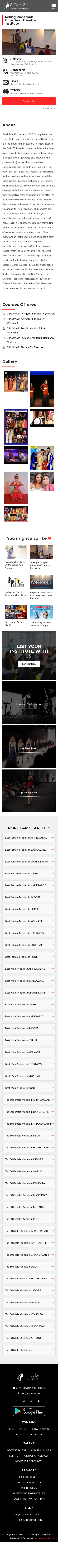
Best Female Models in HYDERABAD (25, 885)
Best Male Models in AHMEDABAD (25, 968)
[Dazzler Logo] (15, 6)
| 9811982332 (31, 72)
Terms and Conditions (29, 1520)
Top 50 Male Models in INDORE (23, 1290)
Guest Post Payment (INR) (29, 1498)
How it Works (41, 1428)
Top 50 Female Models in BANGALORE (27, 1111)
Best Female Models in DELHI (21, 873)
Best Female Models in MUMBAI (23, 944)
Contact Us (29, 101)
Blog (19, 1434)
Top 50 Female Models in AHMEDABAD (27, 1099)
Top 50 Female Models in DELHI (23, 1135)
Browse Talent (16, 1450)
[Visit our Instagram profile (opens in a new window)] (24, 1401)
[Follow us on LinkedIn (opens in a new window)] (39, 1401)
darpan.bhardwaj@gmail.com (24, 84)
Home (11, 1428)
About (23, 1428)
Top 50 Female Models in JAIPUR (23, 1171)
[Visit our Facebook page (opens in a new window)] (16, 1401)
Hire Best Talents (29, 748)
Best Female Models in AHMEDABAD (26, 837)
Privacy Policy (34, 1514)
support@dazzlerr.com (31, 1388)
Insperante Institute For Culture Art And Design (41, 595)
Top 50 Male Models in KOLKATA (24, 1314)
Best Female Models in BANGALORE (25, 849)
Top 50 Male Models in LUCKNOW (24, 1326)
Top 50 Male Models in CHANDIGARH (27, 1254)
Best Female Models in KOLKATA (23, 921)
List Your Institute (29, 1482)
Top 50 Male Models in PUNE (21, 1349)
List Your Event (29, 1477)
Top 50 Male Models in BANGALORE (26, 1242)
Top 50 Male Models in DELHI (22, 1266)
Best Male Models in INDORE (21, 1028)
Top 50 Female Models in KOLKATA (25, 1183)
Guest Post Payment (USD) (29, 1493)
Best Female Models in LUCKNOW (24, 932)
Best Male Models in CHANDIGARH (25, 992)
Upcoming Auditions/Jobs (29, 704)
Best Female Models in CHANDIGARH (26, 861)
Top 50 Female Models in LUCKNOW (26, 1195)
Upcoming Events (29, 792)
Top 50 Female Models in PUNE (22, 1218)
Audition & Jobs (41, 1450)
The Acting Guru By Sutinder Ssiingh (40, 624)
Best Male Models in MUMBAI (22, 1075)
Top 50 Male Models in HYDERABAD (26, 1278)
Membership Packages (29, 1461)
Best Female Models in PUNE (21, 956)
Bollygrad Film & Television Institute (15, 593)
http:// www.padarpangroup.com (26, 93)
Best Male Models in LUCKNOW (23, 1063)
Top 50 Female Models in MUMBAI (24, 1206)
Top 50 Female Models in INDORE (24, 1159)
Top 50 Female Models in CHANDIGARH (28, 1123)
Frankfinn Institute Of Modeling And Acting (15, 565)
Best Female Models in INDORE (22, 897)
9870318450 (16, 72)
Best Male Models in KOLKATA (22, 1052)
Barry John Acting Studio (14, 623)
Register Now (29, 663)
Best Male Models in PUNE (20, 1087)
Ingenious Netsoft (46, 1538)
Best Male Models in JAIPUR (21, 1040)
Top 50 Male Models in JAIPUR (22, 1302)
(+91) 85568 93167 (30, 1393)
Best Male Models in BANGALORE (24, 980)
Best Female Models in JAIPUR (22, 908)
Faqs (17, 1514)
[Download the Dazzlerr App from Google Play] (29, 1410)
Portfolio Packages (36, 1455)
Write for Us (29, 1487)
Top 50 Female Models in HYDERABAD (27, 1147)
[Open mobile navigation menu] (54, 5)
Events (13, 1455)
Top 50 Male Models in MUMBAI (23, 1337)
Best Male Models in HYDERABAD (24, 1016)
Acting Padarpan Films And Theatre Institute (40, 565)
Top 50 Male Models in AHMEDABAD (26, 1230)
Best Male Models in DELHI (20, 1004)
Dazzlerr (26, 1534)
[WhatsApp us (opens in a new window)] (31, 1401)
